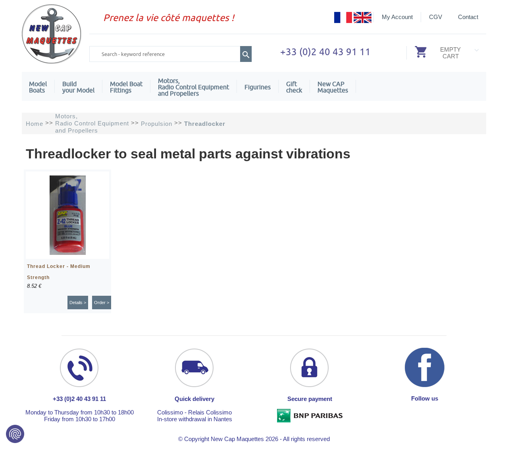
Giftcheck (294, 87)
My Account (397, 16)
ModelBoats (38, 87)
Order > (101, 302)
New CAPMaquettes (333, 87)
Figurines (257, 87)
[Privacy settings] (15, 434)
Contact (468, 16)
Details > (77, 302)
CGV (435, 16)
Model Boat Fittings (126, 87)
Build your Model (78, 87)
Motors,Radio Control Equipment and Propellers (193, 87)
